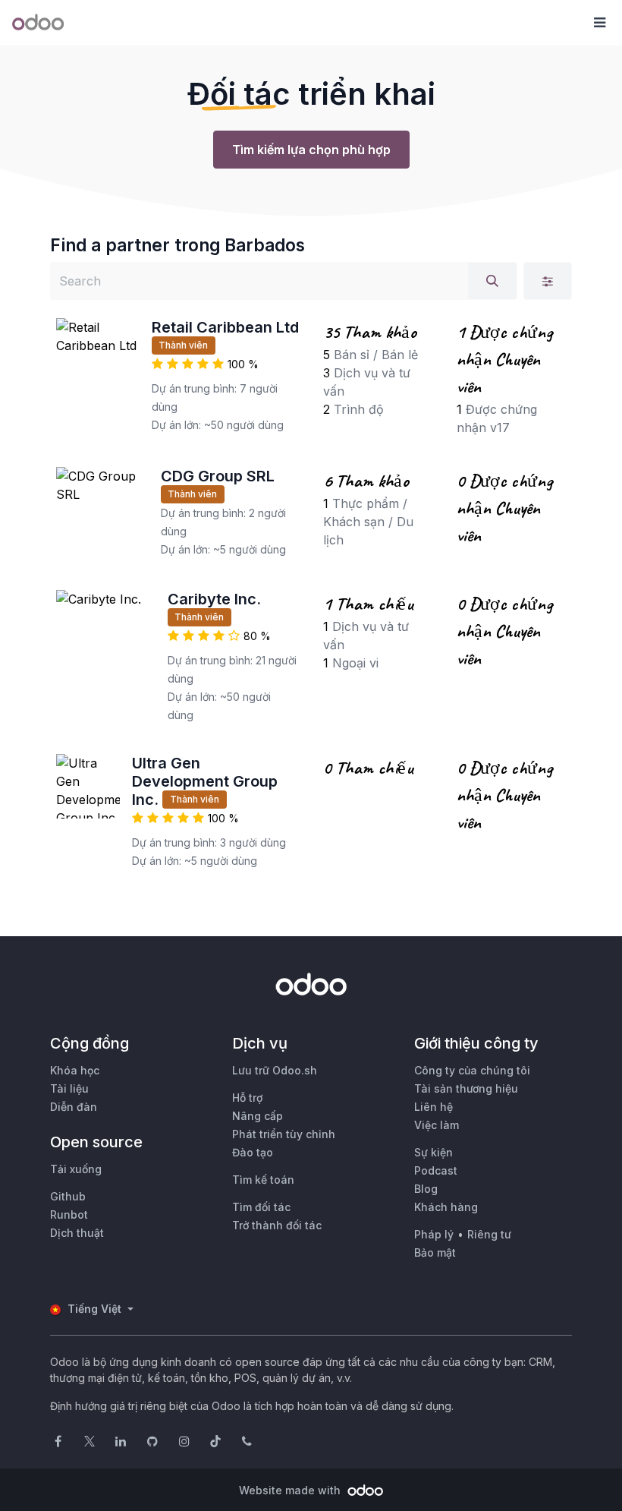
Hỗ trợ (247, 1097)
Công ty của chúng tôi (472, 1070)
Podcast (435, 1170)
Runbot (69, 1214)
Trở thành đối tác (277, 1225)
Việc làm (436, 1124)
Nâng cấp (257, 1115)
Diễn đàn (73, 1106)
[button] (599, 23)
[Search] (492, 281)
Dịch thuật (77, 1232)
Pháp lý (434, 1234)
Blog (426, 1188)
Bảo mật (435, 1252)
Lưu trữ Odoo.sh (274, 1070)
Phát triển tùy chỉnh (283, 1134)
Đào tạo (252, 1152)
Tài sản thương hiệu (466, 1088)
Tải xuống (76, 1168)
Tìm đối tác (261, 1206)
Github (68, 1196)
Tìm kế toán (263, 1179)
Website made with (291, 1490)
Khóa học (74, 1070)
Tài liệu (69, 1088)
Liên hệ (433, 1106)
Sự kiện (433, 1152)
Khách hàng (446, 1206)
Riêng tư (489, 1234)
